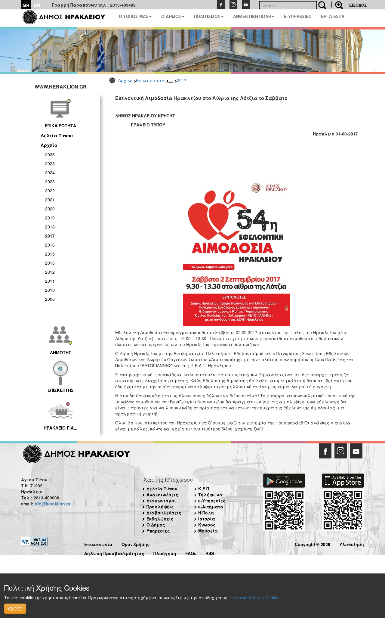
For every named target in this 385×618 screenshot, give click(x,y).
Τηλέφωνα (210, 495)
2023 (50, 182)
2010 (50, 290)
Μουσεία (208, 531)
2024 (50, 172)
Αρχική (125, 80)
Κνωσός (207, 525)
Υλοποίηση (351, 543)
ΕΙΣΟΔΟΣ (358, 5)
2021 (50, 200)
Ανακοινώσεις (162, 495)
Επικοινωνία (98, 543)
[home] (67, 18)
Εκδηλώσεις (160, 519)
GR (26, 5)
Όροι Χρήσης (136, 543)
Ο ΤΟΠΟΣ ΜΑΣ (134, 16)
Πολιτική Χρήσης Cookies (255, 598)
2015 (50, 254)
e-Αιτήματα (210, 507)
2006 (50, 299)
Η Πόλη (206, 513)
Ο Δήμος (155, 525)
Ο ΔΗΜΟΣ (171, 16)
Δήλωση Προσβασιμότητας (114, 552)
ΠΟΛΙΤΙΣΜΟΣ (207, 16)
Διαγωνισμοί (161, 501)
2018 (50, 227)
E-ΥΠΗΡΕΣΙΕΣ (297, 16)
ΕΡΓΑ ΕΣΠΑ (332, 16)
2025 (50, 163)
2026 (50, 154)
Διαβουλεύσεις (163, 513)
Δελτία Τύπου (57, 135)
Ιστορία (206, 519)
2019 (50, 218)
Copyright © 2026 (312, 543)
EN (37, 5)
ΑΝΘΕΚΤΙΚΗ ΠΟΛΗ (252, 16)
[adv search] (337, 5)
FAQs (190, 552)
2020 (50, 209)
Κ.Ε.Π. (204, 489)
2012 (50, 272)
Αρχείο (49, 145)
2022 (50, 191)
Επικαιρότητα (150, 80)
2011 (50, 281)
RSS (209, 552)
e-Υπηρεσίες (212, 501)
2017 (181, 80)
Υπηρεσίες (158, 531)
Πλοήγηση (164, 552)
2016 (50, 245)
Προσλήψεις (160, 507)
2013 (50, 263)
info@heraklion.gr (51, 504)
